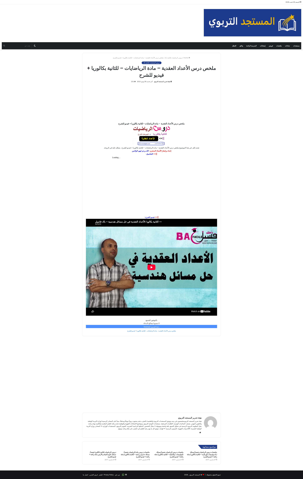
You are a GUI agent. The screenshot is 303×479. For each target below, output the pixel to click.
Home (186, 58)
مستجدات (296, 46)
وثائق (241, 46)
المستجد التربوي (194, 475)
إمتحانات (262, 46)
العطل (234, 46)
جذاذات (287, 46)
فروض (271, 46)
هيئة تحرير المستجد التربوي (162, 81)
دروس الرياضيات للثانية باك (173, 58)
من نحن (117, 475)
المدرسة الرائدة (251, 46)
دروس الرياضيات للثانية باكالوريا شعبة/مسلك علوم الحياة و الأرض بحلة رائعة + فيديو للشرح (102, 454)
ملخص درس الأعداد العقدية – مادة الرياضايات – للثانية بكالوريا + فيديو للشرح (151, 331)
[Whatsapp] (123, 474)
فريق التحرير (93, 475)
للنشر (100, 475)
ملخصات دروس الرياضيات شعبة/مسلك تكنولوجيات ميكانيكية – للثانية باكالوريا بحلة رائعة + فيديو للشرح (168, 454)
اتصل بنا (85, 475)
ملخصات (279, 46)
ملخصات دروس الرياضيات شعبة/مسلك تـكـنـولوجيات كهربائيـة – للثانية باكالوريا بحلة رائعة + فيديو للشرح (202, 454)
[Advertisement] (101, 23)
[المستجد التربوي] (252, 22)
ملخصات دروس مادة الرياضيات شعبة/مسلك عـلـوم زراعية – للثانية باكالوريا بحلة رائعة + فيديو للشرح (135, 454)
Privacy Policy (109, 475)
